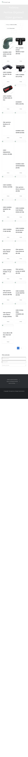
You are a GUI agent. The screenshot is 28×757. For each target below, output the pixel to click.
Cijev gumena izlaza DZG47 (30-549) (7, 251)
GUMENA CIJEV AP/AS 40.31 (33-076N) (7, 54)
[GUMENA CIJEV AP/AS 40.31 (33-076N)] (7, 43)
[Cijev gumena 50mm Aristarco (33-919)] (20, 180)
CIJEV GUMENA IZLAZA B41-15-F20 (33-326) (20, 230)
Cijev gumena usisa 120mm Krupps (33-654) (7, 314)
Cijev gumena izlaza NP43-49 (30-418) (20, 251)
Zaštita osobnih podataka (12, 379)
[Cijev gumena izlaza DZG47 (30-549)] (7, 243)
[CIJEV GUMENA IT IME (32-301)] (7, 223)
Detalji (8, 61)
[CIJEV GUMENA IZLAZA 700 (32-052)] (7, 67)
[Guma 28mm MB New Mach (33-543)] (7, 328)
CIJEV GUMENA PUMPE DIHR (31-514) (7, 98)
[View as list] (15, 31)
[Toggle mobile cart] (23, 2)
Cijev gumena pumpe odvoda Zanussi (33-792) (7, 292)
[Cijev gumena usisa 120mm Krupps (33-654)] (7, 306)
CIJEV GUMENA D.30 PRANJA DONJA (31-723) (20, 210)
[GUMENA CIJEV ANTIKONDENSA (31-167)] (20, 151)
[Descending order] (22, 24)
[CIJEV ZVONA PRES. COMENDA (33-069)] (20, 305)
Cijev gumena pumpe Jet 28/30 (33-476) (20, 271)
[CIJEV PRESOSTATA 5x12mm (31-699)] (7, 144)
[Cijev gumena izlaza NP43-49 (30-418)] (20, 243)
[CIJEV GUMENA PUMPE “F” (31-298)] (7, 265)
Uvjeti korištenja (12, 383)
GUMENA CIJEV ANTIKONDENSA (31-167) (20, 165)
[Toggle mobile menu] (25, 2)
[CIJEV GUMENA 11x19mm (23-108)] (7, 179)
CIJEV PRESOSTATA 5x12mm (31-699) (7, 152)
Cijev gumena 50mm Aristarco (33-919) (20, 189)
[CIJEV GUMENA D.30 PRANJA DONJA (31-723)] (20, 202)
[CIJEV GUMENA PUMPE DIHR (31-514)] (7, 89)
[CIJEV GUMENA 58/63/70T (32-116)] (7, 202)
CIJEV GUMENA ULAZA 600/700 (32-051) (20, 293)
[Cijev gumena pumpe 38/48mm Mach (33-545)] (20, 41)
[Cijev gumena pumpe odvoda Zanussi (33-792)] (7, 285)
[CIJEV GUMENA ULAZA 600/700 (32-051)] (20, 285)
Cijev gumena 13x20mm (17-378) (7, 124)
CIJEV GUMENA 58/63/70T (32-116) (7, 209)
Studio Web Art (21, 391)
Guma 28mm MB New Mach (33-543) (7, 334)
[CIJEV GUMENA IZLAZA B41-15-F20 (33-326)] (20, 223)
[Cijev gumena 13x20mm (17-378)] (7, 116)
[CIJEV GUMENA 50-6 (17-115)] (20, 68)
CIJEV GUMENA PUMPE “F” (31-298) (7, 271)
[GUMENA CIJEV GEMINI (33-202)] (20, 120)
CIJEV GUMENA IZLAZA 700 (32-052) (7, 74)
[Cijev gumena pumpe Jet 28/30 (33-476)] (20, 264)
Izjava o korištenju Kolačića (12, 381)
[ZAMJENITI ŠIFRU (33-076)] (20, 92)
